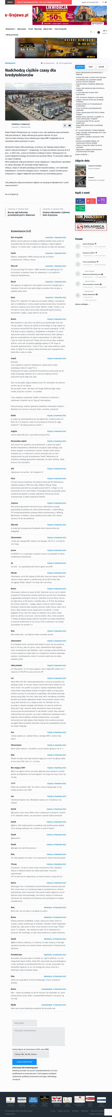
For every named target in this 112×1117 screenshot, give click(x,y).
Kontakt (82, 208)
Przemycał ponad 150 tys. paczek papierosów (88, 122)
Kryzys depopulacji (89, 294)
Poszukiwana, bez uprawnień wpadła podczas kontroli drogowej (89, 81)
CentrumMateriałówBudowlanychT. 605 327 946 (57, 1105)
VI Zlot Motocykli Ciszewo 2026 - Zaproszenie (87, 93)
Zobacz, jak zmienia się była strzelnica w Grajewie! (90, 89)
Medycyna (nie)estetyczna (92, 274)
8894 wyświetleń (91, 300)
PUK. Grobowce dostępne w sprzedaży (89, 97)
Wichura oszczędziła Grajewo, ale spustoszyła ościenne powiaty (87, 142)
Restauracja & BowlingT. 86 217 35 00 (21, 1105)
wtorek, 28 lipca (89, 291)
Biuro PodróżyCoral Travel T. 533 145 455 (10, 1105)
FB (81, 201)
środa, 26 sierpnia (94, 168)
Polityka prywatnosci (97, 1114)
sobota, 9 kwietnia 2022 (56, 809)
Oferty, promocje (12, 35)
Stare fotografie (60, 29)
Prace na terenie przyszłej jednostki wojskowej (88, 109)
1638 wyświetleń (100, 264)
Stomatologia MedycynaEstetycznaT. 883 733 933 (79, 1105)
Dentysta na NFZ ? (89, 253)
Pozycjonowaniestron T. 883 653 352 (33, 1105)
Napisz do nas (103, 200)
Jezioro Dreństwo (88, 244)
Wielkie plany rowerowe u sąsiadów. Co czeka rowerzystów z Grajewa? (90, 118)
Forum (30, 29)
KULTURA (101, 67)
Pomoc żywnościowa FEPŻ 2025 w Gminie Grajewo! (90, 113)
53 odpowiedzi (88, 277)
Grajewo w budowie (95, 166)
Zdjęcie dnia (47, 29)
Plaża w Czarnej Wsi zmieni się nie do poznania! (89, 146)
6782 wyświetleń (100, 277)
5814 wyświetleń (100, 287)
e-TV (92, 201)
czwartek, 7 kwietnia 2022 (21, 127)
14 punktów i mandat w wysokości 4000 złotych (90, 138)
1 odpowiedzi (87, 255)
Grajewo (91, 177)
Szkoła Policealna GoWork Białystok (90, 1104)
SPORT (91, 67)
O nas (53, 1111)
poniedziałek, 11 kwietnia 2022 (53, 989)
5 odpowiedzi (87, 264)
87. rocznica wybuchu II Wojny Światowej (90, 130)
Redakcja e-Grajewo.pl (21, 124)
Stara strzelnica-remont (91, 284)
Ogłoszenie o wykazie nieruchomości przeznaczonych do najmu (89, 150)
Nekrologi (38, 29)
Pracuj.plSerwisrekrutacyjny (101, 1105)
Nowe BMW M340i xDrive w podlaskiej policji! (89, 126)
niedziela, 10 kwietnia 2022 (55, 907)
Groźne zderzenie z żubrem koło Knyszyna (56, 213)
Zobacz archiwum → (82, 154)
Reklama (84, 1111)
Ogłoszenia (21, 29)
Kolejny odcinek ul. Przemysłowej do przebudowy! (89, 105)
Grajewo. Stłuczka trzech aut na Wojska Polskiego (89, 101)
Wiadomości (10, 29)
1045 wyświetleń (100, 246)
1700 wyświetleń (100, 255)
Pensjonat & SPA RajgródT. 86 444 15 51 (67, 1105)
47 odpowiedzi (88, 297)
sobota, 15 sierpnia (90, 281)
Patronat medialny (98, 1111)
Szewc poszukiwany (89, 262)
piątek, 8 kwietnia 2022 (56, 319)
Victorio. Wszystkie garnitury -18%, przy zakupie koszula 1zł (39, 2)
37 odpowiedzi (88, 287)
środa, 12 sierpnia (89, 271)
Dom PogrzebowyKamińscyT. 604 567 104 (44, 1104)
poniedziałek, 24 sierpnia (96, 180)
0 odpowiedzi (87, 246)
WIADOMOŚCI (80, 67)
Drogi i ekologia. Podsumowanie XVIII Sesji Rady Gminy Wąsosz (91, 133)
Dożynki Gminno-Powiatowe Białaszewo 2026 (89, 85)
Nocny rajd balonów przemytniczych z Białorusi (21, 213)
